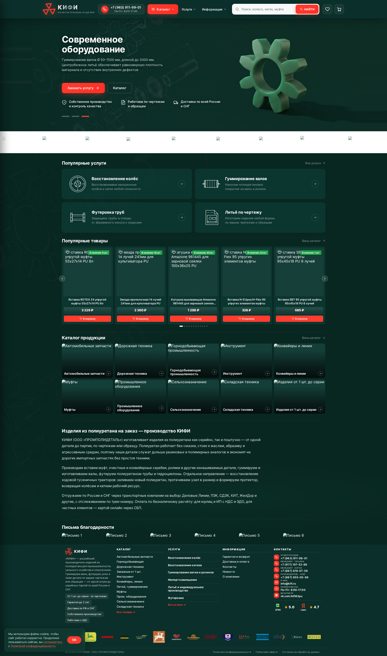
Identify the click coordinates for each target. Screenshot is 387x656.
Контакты (229, 566)
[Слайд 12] (207, 326)
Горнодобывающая (130, 561)
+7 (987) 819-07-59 (294, 570)
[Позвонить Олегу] (276, 576)
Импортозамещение (182, 579)
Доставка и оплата (236, 561)
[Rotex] (296, 142)
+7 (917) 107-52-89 (294, 564)
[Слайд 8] (198, 326)
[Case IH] (124, 637)
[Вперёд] (325, 278)
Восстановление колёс (184, 557)
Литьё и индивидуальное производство (186, 588)
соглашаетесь (52, 642)
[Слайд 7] (195, 326)
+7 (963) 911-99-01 (294, 558)
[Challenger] (341, 142)
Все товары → (126, 612)
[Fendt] (35, 142)
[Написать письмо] (276, 582)
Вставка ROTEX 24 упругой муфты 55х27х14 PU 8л (87, 301)
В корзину (89, 318)
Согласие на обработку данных (301, 652)
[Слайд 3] (85, 116)
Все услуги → (177, 604)
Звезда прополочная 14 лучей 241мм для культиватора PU (140, 301)
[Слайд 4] (189, 326)
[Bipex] (279, 637)
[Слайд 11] (204, 326)
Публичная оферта (267, 652)
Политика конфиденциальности (232, 652)
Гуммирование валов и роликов (191, 572)
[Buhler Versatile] (176, 637)
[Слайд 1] (65, 116)
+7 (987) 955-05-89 (294, 577)
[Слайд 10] (202, 326)
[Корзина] (339, 9)
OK (74, 640)
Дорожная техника (130, 566)
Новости (229, 571)
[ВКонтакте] (276, 595)
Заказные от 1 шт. (129, 571)
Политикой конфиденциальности (33, 646)
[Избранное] (327, 9)
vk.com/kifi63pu (292, 596)
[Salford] (251, 142)
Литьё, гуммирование (132, 586)
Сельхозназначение (130, 601)
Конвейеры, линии (130, 581)
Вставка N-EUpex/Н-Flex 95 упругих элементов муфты (247, 301)
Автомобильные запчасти (135, 556)
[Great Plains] (165, 142)
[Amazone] (159, 637)
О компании (231, 576)
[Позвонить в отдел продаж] (276, 557)
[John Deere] (90, 637)
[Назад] (62, 278)
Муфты (122, 591)
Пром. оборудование (131, 596)
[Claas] (107, 637)
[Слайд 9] (200, 326)
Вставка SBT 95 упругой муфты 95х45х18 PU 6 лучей (300, 301)
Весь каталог (311, 241)
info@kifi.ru (288, 583)
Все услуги (313, 163)
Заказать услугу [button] (80, 88)
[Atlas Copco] (209, 142)
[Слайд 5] (191, 326)
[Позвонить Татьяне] (276, 563)
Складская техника (130, 606)
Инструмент (125, 576)
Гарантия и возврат (236, 556)
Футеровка (176, 598)
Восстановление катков (185, 565)
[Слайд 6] (193, 326)
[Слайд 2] (75, 116)
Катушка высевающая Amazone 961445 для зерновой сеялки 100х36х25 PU (193, 301)
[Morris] (227, 637)
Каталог (119, 88)
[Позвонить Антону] (276, 569)
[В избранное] (67, 252)
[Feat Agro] (78, 142)
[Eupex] (121, 142)
